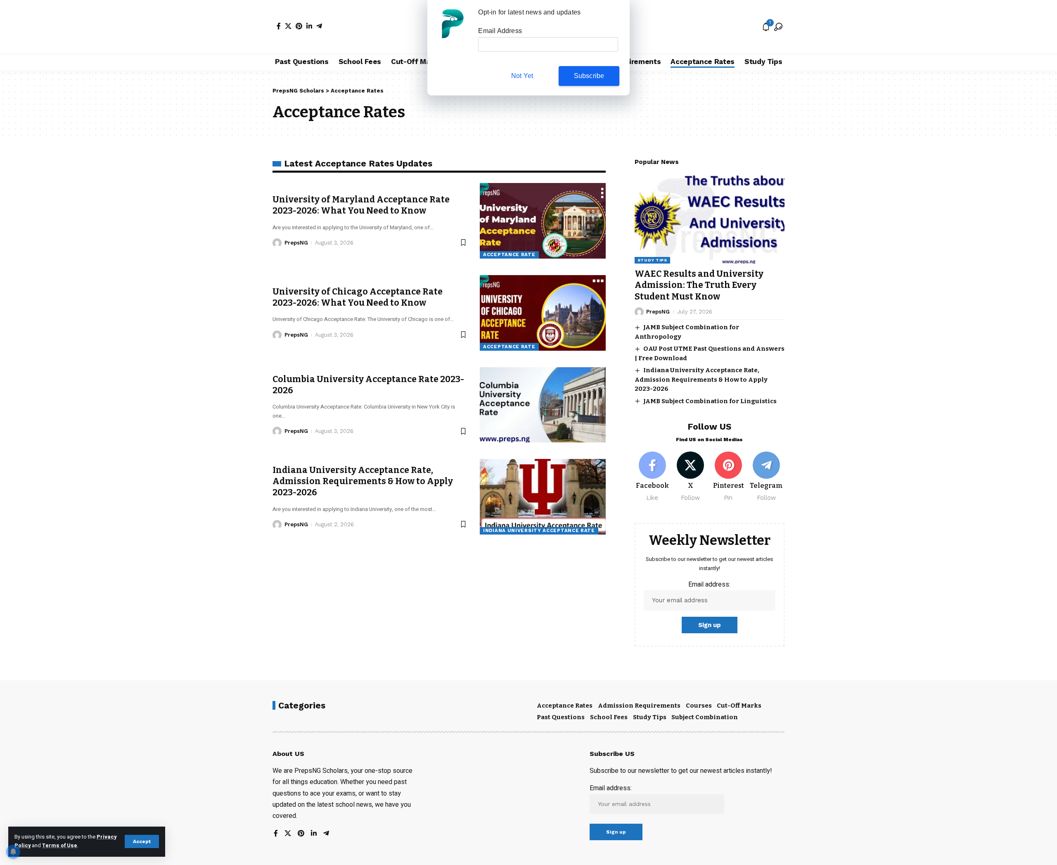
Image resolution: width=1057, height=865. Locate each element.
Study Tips (652, 260)
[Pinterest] (299, 26)
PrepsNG (296, 243)
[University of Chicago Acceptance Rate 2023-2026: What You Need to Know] (543, 313)
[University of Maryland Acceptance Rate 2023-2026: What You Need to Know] (543, 221)
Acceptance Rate (509, 254)
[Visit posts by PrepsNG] (277, 242)
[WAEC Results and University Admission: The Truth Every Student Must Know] (709, 218)
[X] (288, 26)
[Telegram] (319, 26)
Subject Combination (704, 717)
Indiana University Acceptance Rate (539, 530)
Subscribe (589, 75)
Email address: (709, 584)
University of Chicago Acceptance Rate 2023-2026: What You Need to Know (358, 297)
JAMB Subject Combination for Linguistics (710, 401)
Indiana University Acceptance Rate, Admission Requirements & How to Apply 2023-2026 (363, 481)
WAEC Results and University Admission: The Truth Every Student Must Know (699, 285)
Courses (699, 705)
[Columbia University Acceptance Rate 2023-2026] (543, 405)
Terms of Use (59, 845)
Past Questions (561, 717)
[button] (142, 841)
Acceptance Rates (564, 705)
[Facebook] (279, 26)
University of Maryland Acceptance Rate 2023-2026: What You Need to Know (361, 205)
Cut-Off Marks (739, 705)
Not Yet (522, 75)
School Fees (609, 717)
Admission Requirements (639, 705)
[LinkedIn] (309, 26)
